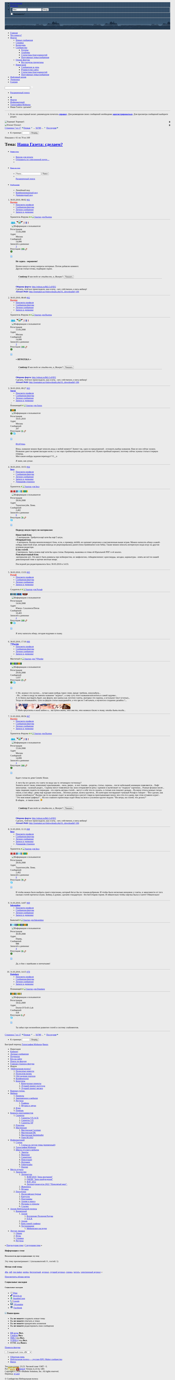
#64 (28, 467)
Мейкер (14, 1093)
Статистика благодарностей (34, 55)
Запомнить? (19, 14)
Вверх (45, 1044)
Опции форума (23, 60)
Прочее (24, 1167)
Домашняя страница (25, 481)
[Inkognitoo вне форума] (32, 920)
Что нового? (16, 35)
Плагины (20, 1125)
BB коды (14, 1333)
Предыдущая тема (14, 1245)
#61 (28, 200)
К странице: (16, 133)
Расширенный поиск (20, 92)
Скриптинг (26, 1157)
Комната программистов (21, 1113)
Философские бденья (31, 1194)
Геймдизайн (26, 1164)
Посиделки (21, 1191)
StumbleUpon (19, 1298)
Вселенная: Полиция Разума (40, 1216)
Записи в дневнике (24, 212)
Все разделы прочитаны (32, 62)
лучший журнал (57, 1272)
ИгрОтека (20, 444)
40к (6, 1272)
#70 (28, 972)
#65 (28, 572)
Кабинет (14, 1051)
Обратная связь (17, 1357)
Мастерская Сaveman (31, 1130)
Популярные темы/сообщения (35, 57)
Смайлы (14, 1335)
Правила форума (12, 1347)
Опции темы (14, 151)
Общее (19, 1233)
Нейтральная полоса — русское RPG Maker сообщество (36, 1359)
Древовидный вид (24, 195)
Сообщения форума (25, 207)
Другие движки (17, 1231)
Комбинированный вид (27, 193)
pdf (10, 1272)
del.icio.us (17, 1296)
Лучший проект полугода (33, 1086)
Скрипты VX (27, 1120)
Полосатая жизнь (24, 1073)
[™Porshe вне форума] (32, 659)
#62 (28, 297)
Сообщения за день (30, 67)
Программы (26, 1199)
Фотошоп (25, 1162)
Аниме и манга (28, 1201)
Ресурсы (20, 1100)
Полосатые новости (25, 1071)
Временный (21, 1211)
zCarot (17, 1374)
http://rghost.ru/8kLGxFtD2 (44, 287)
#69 (28, 903)
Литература (26, 1174)
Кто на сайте (16, 1059)
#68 (28, 829)
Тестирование (27, 1226)
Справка (20, 42)
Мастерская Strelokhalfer (32, 1135)
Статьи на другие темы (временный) (38, 1145)
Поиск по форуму (18, 1061)
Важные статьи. (17, 1091)
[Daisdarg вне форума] (34, 989)
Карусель (25, 1196)
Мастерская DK (28, 1132)
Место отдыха (16, 1169)
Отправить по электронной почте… (32, 159)
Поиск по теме (15, 168)
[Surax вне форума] (33, 405)
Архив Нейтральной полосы (23, 1209)
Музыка (25, 1189)
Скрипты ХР (27, 1123)
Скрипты (20, 1115)
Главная (14, 33)
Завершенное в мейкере (27, 1098)
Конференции (22, 1078)
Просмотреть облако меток (17, 1277)
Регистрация (16, 3)
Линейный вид (23, 190)
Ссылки (25, 1206)
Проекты (20, 1096)
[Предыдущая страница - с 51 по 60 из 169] (32, 128)
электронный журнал (91, 1272)
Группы (24, 50)
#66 (28, 641)
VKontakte (18, 1304)
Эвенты (24, 1152)
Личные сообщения (19, 1054)
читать (76, 1272)
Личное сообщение (25, 209)
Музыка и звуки (28, 1105)
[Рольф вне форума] (33, 589)
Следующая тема (32, 1245)
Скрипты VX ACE (30, 1118)
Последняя (51, 128)
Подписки (15, 1056)
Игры (18, 1236)
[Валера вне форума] (42, 217)
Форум (13, 38)
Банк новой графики (30, 1223)
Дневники (15, 79)
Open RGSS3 (27, 1137)
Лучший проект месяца (32, 1088)
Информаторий (17, 1140)
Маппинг (25, 1155)
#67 (28, 716)
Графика (25, 1103)
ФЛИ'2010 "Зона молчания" (40, 1177)
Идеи (18, 1108)
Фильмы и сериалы (30, 1204)
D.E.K (29, 1218)
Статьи (19, 1142)
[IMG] (13, 1338)
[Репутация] (26, 249)
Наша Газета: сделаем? (40, 144)
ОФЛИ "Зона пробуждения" (40, 1179)
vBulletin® (20, 1369)
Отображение (15, 185)
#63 (28, 388)
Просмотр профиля (25, 205)
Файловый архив (18, 77)
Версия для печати (24, 157)
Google (16, 1301)
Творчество (21, 1172)
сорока (69, 1272)
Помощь (14, 6)
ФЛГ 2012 (31, 1182)
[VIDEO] (14, 1340)
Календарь (21, 45)
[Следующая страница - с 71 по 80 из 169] (45, 128)
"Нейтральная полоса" (20, 1069)
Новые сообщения (24, 40)
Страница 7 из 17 (13, 128)
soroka (26, 1272)
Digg (15, 1293)
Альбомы (25, 52)
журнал (45, 1272)
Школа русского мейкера (27, 1150)
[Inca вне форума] (31, 486)
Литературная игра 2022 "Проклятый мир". (47, 1184)
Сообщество (21, 47)
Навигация (21, 65)
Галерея (14, 82)
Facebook (18, 1308)
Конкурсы (20, 1081)
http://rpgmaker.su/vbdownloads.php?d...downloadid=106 (54, 291)
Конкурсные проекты (31, 1083)
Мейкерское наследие (37, 1228)
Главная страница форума (22, 1064)
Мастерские (21, 1128)
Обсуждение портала (25, 1076)
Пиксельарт (26, 1159)
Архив (24, 1214)
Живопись (26, 1186)
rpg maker (17, 1272)
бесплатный (35, 1272)
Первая (27, 128)
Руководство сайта (30, 70)
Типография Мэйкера (26, 1147)
